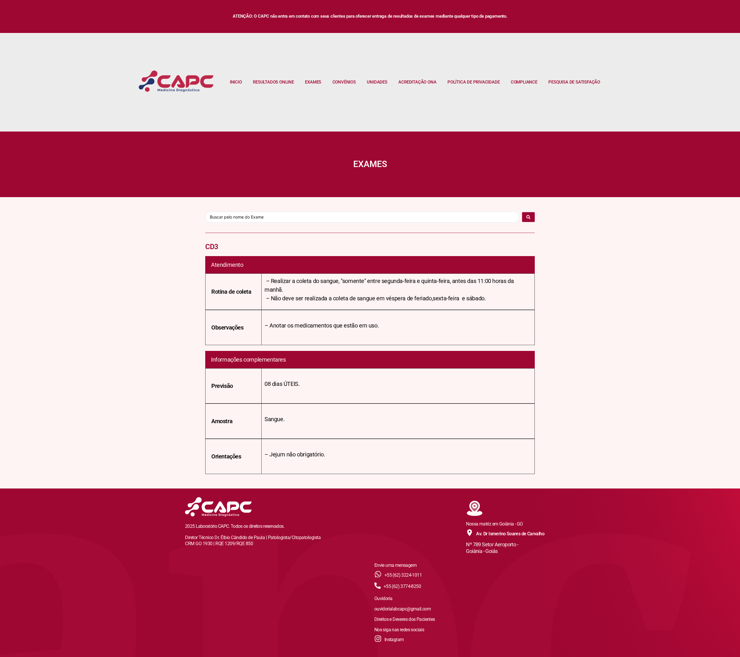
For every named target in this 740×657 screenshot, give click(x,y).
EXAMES (313, 82)
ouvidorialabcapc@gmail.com (402, 609)
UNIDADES (377, 82)
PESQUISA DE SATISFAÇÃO (574, 82)
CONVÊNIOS (344, 82)
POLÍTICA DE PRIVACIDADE (473, 82)
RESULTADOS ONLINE (273, 82)
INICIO (236, 82)
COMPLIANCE (524, 82)
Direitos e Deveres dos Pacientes (404, 619)
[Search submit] (528, 217)
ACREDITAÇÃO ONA (417, 82)
